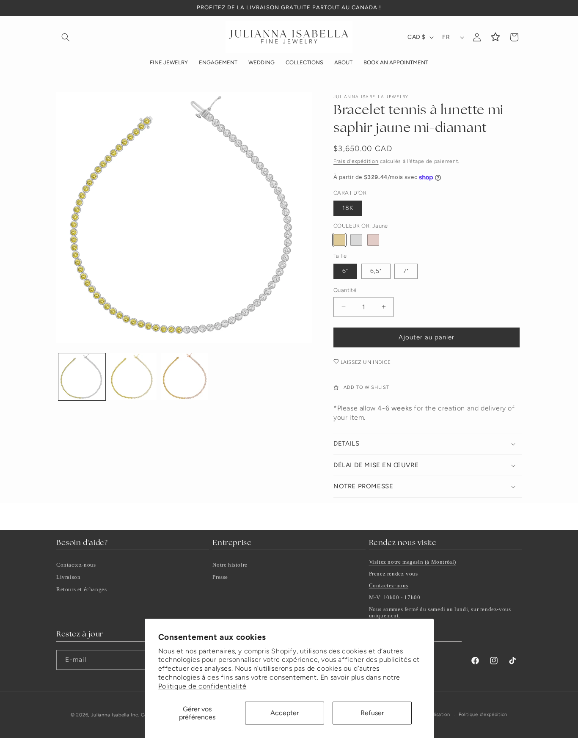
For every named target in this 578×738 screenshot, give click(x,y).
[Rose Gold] (373, 240)
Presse (220, 577)
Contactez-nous (76, 565)
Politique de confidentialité (202, 686)
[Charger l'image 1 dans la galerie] (81, 376)
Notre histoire (229, 565)
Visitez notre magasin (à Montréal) (412, 562)
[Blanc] (356, 240)
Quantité (344, 290)
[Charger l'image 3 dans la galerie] (184, 376)
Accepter (284, 713)
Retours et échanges (81, 589)
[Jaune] (339, 240)
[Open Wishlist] (495, 37)
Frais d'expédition (356, 161)
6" (345, 271)
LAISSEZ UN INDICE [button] (365, 362)
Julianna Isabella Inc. (115, 715)
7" (406, 271)
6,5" (376, 271)
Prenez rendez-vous (393, 573)
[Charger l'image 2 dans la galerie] (133, 376)
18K (347, 208)
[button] (65, 37)
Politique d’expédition (483, 714)
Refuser (372, 713)
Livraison (68, 577)
